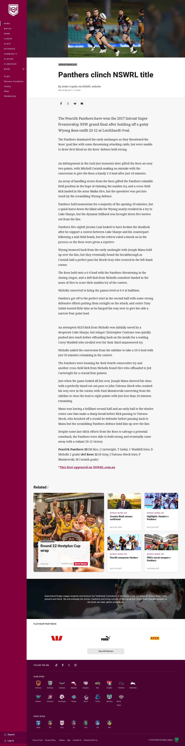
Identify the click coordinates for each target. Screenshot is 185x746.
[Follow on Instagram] (75, 665)
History (7, 86)
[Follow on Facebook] (63, 665)
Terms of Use (37, 740)
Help (69, 740)
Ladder (8, 39)
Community (10, 54)
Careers (62, 740)
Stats (7, 44)
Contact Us (77, 740)
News (7, 23)
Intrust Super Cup (67, 65)
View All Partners (105, 651)
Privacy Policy (50, 740)
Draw (7, 34)
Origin (7, 76)
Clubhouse (10, 64)
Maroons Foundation (14, 81)
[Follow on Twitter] (69, 665)
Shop (6, 91)
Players (8, 59)
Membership (10, 96)
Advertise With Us (90, 740)
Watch (8, 28)
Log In (11, 740)
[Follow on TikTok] (56, 665)
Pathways (9, 49)
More (7, 69)
